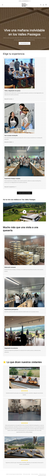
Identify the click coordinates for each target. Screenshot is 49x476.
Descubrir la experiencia (9, 186)
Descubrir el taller (8, 142)
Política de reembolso (34, 474)
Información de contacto (42, 475)
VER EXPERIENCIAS (24, 43)
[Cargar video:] (24, 211)
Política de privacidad (26, 474)
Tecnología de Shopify (18, 474)
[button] (2, 4)
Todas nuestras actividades (24, 192)
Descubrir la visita (8, 99)
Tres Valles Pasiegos (12, 474)
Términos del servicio (42, 474)
